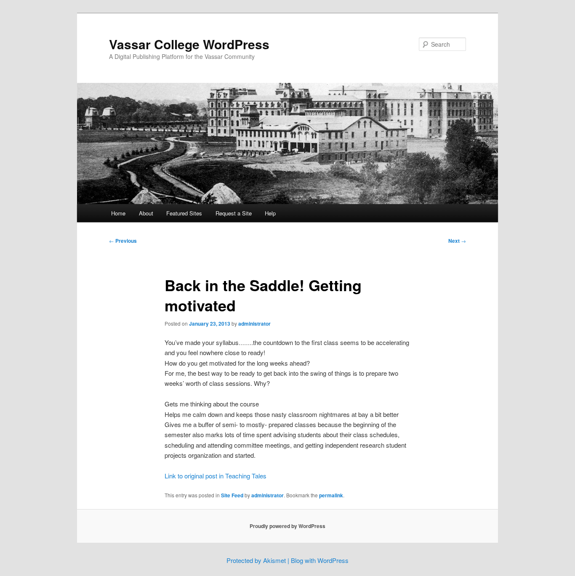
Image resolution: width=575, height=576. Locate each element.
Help (270, 213)
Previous (123, 240)
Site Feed (232, 495)
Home (118, 213)
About (146, 213)
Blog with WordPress (320, 560)
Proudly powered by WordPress (287, 526)
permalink (331, 495)
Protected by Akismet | (258, 560)
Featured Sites (184, 213)
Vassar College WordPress (189, 44)
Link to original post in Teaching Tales (215, 475)
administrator (254, 323)
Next (457, 240)
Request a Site (234, 213)
